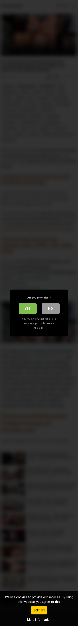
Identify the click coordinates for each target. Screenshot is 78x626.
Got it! (39, 610)
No (50, 309)
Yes (28, 309)
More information (39, 620)
